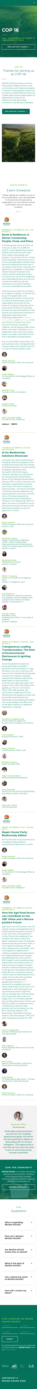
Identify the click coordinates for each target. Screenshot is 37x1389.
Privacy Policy (10, 1350)
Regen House (24, 320)
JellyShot (10, 320)
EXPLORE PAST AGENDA (19, 47)
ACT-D (25, 982)
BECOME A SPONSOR (18, 1187)
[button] (34, 3)
